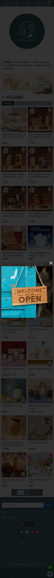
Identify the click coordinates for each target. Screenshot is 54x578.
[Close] (51, 263)
